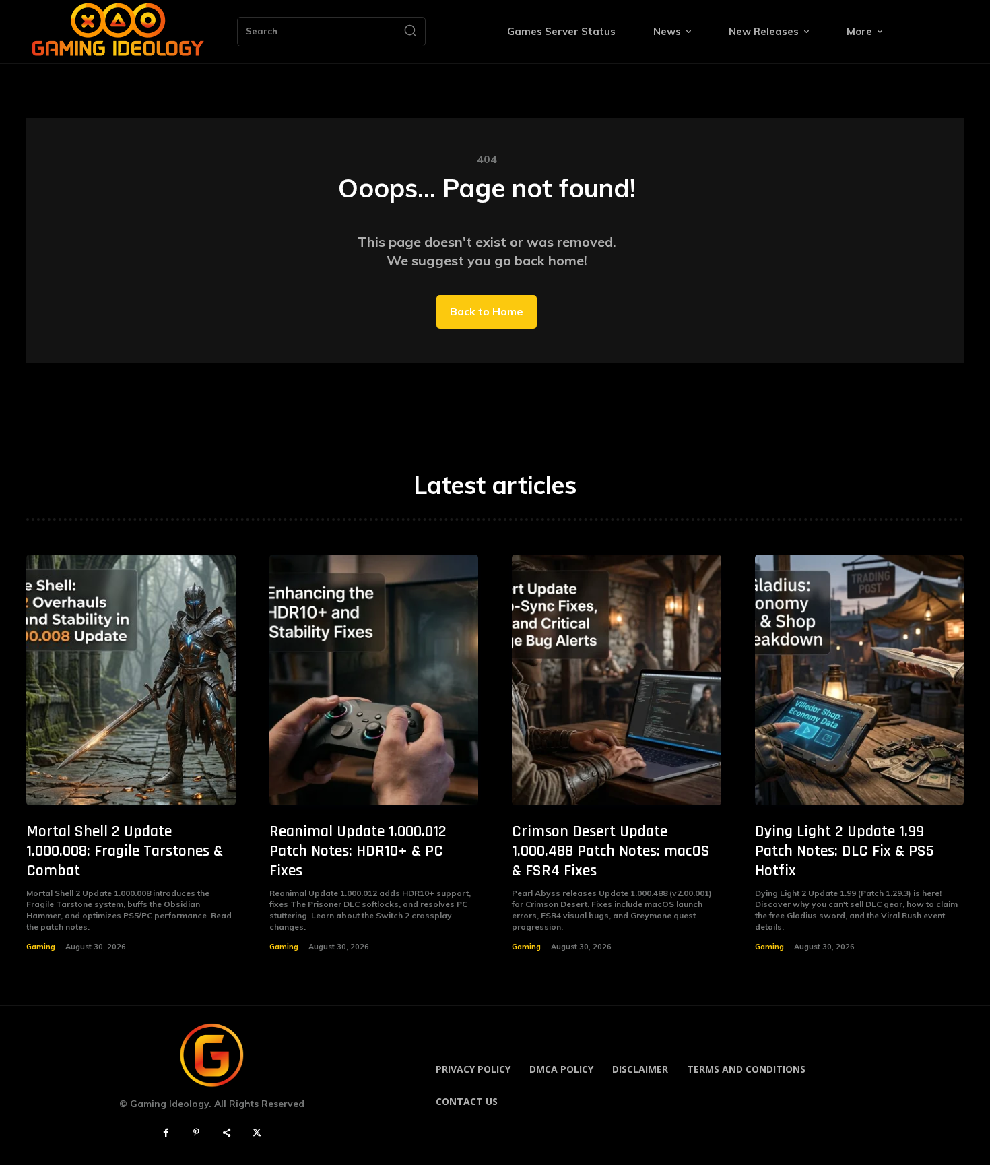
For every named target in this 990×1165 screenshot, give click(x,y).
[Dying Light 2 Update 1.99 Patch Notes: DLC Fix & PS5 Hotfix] (859, 680)
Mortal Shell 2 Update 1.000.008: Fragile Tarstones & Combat (124, 851)
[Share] (226, 1133)
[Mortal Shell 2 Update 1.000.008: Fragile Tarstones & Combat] (131, 680)
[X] (257, 1133)
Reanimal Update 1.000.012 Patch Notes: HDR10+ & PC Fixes (358, 851)
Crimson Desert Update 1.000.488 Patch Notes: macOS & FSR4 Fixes (611, 851)
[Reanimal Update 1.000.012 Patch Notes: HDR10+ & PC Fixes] (374, 680)
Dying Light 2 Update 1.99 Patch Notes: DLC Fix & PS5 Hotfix (844, 851)
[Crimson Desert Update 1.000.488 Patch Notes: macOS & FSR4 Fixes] (616, 680)
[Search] (410, 31)
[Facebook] (166, 1133)
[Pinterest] (196, 1133)
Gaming (40, 946)
